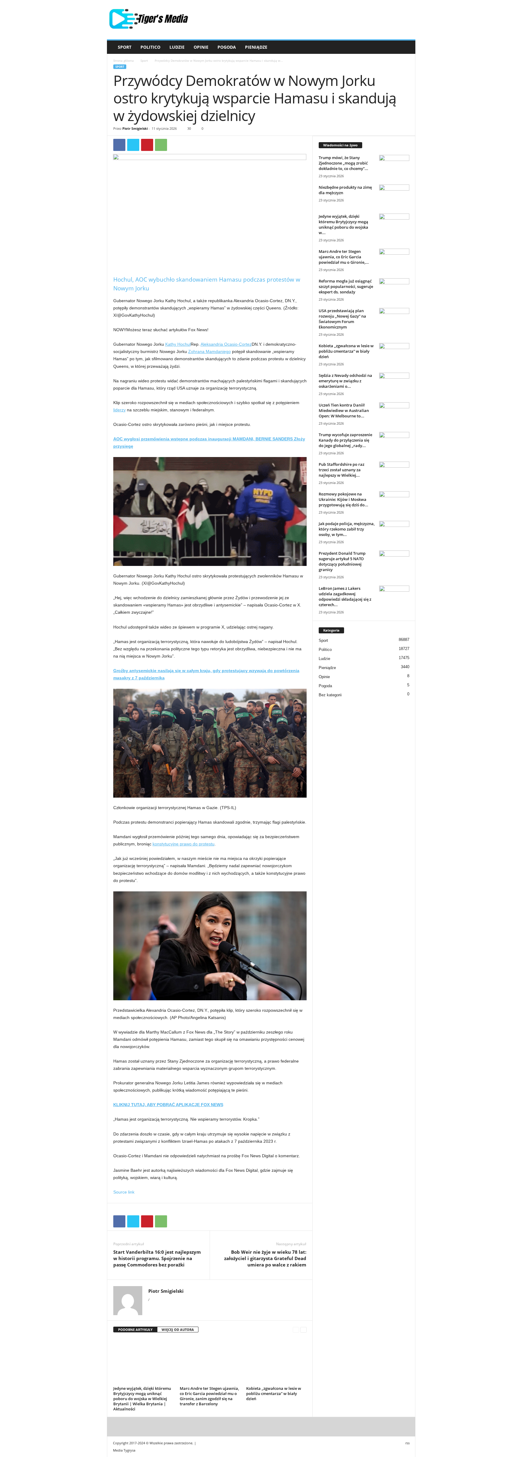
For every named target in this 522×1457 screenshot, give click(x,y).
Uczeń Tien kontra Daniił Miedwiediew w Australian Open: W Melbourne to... (344, 410)
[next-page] (303, 1330)
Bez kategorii (330, 695)
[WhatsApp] (161, 145)
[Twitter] (133, 145)
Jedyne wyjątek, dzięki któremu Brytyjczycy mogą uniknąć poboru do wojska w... (343, 224)
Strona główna (123, 60)
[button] (406, 47)
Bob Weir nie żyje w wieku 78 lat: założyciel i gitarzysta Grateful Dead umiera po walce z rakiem (265, 1258)
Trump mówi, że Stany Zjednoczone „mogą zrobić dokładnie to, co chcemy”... (343, 163)
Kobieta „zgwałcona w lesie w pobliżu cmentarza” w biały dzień (273, 1393)
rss (407, 1443)
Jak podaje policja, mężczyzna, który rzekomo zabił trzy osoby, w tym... (347, 529)
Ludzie (177, 47)
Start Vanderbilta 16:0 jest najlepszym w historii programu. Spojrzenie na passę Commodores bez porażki (157, 1258)
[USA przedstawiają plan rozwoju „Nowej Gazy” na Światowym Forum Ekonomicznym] (394, 319)
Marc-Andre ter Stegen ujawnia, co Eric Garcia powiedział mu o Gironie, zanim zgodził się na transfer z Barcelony (209, 1396)
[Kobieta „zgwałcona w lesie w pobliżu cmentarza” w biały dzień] (276, 1361)
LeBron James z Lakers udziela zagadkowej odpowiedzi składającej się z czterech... (345, 596)
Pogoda (227, 47)
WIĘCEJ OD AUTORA (178, 1329)
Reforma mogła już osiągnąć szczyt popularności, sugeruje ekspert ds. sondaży (346, 286)
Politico (150, 47)
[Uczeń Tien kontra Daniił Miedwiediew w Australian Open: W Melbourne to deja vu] (394, 413)
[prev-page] (296, 1330)
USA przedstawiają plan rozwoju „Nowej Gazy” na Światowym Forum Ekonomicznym (342, 319)
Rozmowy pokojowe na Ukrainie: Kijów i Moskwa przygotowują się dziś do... (343, 499)
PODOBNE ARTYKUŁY (135, 1329)
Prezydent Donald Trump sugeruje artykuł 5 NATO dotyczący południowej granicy (342, 561)
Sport (124, 47)
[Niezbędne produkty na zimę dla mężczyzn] (394, 196)
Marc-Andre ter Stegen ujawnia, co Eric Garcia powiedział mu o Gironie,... (344, 257)
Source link (123, 1192)
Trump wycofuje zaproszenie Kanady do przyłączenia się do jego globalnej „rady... (345, 440)
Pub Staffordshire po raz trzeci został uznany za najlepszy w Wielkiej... (341, 470)
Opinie (201, 47)
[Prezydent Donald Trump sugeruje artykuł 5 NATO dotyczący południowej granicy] (394, 561)
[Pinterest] (147, 145)
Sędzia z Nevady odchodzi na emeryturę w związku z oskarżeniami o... (345, 381)
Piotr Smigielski (135, 128)
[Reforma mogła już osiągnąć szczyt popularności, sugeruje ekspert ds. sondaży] (394, 289)
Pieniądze (256, 47)
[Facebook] (119, 145)
